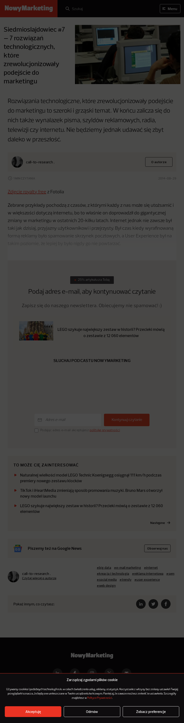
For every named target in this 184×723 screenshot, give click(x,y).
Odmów (92, 711)
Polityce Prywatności (99, 698)
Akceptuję (33, 711)
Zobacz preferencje (151, 711)
